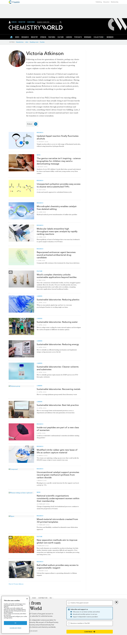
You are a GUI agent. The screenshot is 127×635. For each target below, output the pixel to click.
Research (40, 132)
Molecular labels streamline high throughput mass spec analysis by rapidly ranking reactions (57, 231)
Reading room (34, 42)
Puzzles (42, 42)
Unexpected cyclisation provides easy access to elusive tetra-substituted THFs (58, 185)
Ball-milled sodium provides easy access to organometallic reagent (57, 566)
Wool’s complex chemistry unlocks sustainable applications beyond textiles (57, 276)
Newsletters (20, 42)
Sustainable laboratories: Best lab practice (58, 405)
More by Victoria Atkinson (16, 584)
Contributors (43, 598)
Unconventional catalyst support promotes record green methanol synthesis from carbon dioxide (58, 475)
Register (22, 22)
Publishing (99, 2)
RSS (51, 598)
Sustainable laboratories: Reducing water (57, 322)
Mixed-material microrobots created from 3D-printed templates (57, 520)
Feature (39, 271)
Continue (88, 632)
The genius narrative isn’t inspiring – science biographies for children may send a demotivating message (59, 161)
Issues (34, 598)
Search (60, 22)
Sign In (13, 22)
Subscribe (31, 22)
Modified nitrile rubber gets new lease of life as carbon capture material (57, 451)
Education (106, 2)
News (38, 155)
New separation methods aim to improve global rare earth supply (57, 541)
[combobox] (48, 22)
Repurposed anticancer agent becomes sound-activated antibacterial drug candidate (56, 255)
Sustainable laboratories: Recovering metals (58, 389)
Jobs (26, 42)
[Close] (27, 599)
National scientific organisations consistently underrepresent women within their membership (58, 498)
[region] (15, 615)
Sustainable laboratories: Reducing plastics (58, 299)
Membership (114, 2)
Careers (39, 296)
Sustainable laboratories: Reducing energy (58, 344)
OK (15, 623)
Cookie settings (15, 628)
